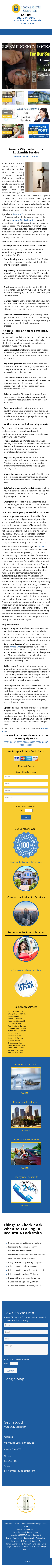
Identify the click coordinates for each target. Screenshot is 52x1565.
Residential (17, 1538)
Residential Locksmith (26, 1064)
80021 (23, 745)
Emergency (15, 1541)
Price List (27, 1544)
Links (44, 1544)
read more (7, 100)
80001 (6, 742)
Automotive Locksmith (26, 1139)
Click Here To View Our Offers (26, 970)
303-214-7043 (26, 18)
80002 (13, 742)
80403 (29, 745)
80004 (26, 742)
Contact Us (36, 1541)
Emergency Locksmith (26, 1177)
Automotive (40, 1538)
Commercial (29, 1538)
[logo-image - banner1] (26, 66)
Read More (26, 1093)
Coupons (26, 1541)
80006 (38, 742)
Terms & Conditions (13, 1544)
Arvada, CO (19, 156)
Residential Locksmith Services (26, 862)
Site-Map (36, 1544)
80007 (45, 742)
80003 (19, 742)
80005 (32, 742)
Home (8, 1538)
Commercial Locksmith (26, 1102)
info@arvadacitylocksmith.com (19, 1470)
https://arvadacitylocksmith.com (26, 1532)
